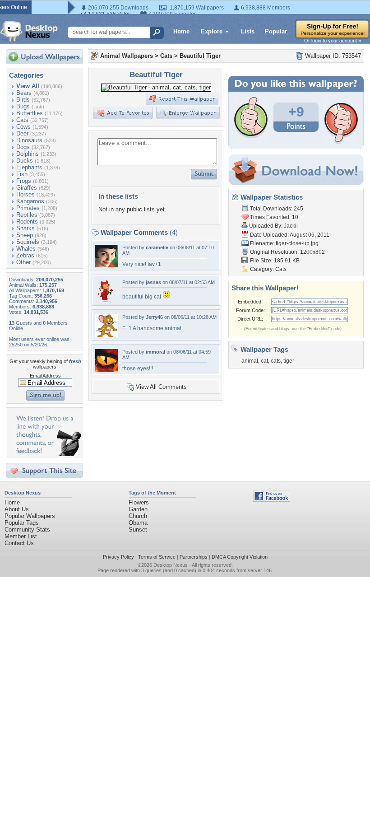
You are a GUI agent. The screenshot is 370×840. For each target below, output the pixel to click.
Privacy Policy (118, 557)
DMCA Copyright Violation (240, 557)
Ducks (24, 160)
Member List (21, 536)
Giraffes (26, 187)
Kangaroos (30, 201)
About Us (17, 509)
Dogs (23, 147)
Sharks (25, 228)
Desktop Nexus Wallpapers (29, 31)
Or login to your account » (332, 40)
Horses (25, 194)
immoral (155, 352)
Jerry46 (154, 317)
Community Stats (27, 529)
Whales (26, 248)
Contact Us (19, 543)
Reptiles (26, 214)
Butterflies (29, 113)
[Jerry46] (106, 334)
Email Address (45, 375)
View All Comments (161, 386)
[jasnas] (106, 300)
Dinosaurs (29, 140)
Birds (23, 99)
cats (276, 361)
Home (181, 31)
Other (23, 262)
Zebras (25, 255)
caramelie (157, 247)
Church (138, 516)
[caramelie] (106, 265)
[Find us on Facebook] (271, 499)
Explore (211, 31)
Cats (22, 120)
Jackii (291, 226)
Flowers (139, 502)
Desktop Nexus (170, 565)
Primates (28, 208)
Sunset (138, 529)
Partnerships (194, 557)
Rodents (27, 221)
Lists (247, 31)
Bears (24, 92)
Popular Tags (22, 522)
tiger (288, 361)
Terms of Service (157, 557)
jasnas (153, 282)
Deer (22, 133)
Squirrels (27, 241)
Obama (138, 522)
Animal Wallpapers (126, 55)
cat (264, 361)
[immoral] (106, 369)
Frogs (23, 180)
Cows (23, 126)
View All (27, 86)
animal (249, 361)
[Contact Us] (47, 454)
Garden (138, 509)
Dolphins (27, 153)
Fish (22, 174)
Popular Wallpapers (30, 516)
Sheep (24, 235)
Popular (276, 31)
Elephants (29, 167)
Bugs (23, 106)
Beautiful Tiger (200, 55)
